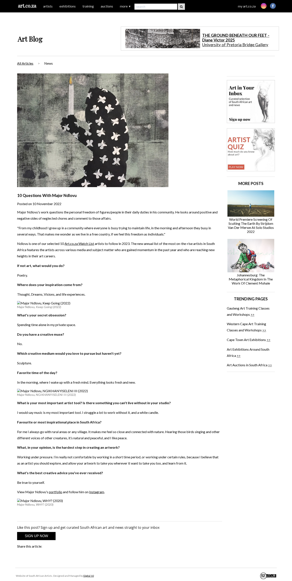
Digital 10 (88, 575)
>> (252, 314)
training (88, 6)
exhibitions (67, 6)
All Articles (25, 63)
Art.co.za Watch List (79, 243)
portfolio (55, 492)
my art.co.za (247, 6)
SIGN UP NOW (36, 536)
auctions (107, 6)
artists (48, 6)
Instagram (96, 492)
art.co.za (27, 5)
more (125, 6)
